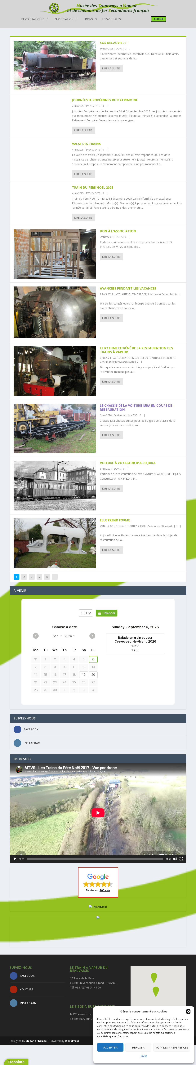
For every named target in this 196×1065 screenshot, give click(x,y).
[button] (188, 1011)
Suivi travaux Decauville (160, 294)
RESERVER (158, 18)
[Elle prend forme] (55, 543)
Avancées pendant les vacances (128, 288)
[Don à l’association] (55, 254)
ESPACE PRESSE (112, 19)
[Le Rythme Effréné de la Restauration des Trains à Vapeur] (55, 371)
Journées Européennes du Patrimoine (105, 100)
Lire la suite (111, 68)
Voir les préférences (171, 1047)
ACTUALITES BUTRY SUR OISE (130, 294)
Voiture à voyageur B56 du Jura (127, 463)
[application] (98, 813)
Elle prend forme (115, 520)
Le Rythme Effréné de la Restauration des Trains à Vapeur (136, 350)
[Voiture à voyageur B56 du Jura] (55, 485)
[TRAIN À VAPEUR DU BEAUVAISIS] (98, 918)
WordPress (72, 1041)
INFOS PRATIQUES (32, 19)
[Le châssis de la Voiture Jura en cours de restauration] (55, 428)
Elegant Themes (36, 1041)
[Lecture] (15, 859)
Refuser (138, 1047)
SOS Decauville (113, 43)
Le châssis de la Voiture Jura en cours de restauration (136, 407)
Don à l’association (118, 231)
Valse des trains (86, 144)
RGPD (144, 1056)
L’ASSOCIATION (64, 19)
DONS (89, 19)
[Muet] (175, 859)
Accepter (110, 1047)
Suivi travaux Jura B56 (125, 415)
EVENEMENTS (93, 106)
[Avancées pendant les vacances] (55, 312)
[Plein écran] (181, 859)
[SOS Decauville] (55, 65)
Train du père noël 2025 (92, 187)
